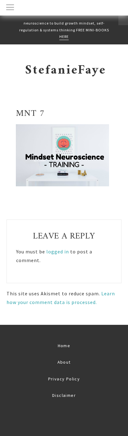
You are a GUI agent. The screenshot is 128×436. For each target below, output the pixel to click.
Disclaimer (64, 395)
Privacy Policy (64, 379)
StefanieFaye (65, 70)
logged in (57, 251)
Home (64, 345)
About (64, 362)
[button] (64, 8)
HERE (64, 36)
